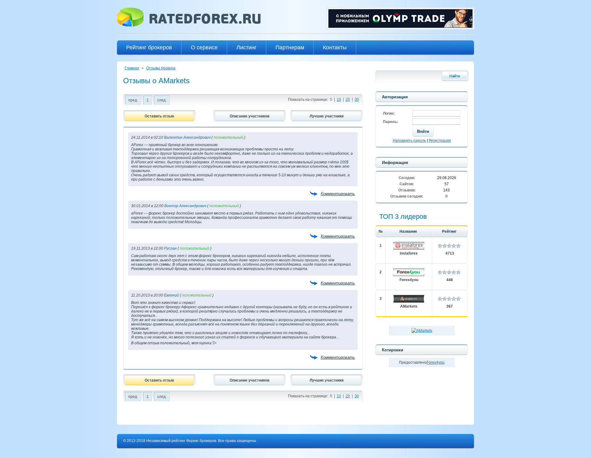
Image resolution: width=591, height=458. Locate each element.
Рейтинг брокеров (149, 47)
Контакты (335, 47)
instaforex (409, 253)
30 (357, 99)
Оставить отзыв (159, 116)
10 (339, 99)
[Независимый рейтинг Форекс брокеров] (189, 25)
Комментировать (338, 193)
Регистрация (440, 140)
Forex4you (409, 280)
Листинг (246, 47)
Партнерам (289, 47)
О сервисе (204, 47)
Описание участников (249, 116)
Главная (132, 68)
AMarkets (408, 306)
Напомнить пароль (409, 140)
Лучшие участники (327, 116)
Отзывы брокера (160, 68)
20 (348, 99)
